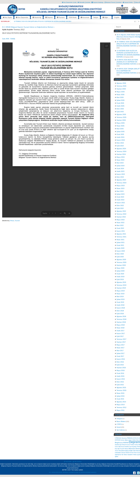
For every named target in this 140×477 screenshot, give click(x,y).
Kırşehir (122, 448)
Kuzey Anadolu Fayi (126, 446)
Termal (131, 452)
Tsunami (17, 220)
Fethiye (12, 220)
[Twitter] (138, 473)
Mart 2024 (120, 163)
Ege (120, 444)
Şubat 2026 (120, 100)
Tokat (135, 452)
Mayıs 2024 (120, 157)
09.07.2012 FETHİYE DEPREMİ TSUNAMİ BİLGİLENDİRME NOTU (28, 33)
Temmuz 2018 (121, 319)
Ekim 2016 (120, 362)
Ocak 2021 (120, 245)
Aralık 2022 (120, 200)
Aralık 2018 (120, 305)
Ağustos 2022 (121, 211)
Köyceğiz (117, 448)
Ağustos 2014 (121, 402)
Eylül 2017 (120, 336)
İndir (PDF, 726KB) (8, 39)
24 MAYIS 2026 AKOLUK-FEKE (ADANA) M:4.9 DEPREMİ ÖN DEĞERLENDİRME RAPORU (127, 62)
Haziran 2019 (121, 288)
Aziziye (122, 440)
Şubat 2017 (120, 353)
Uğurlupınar (118, 454)
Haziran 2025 (121, 120)
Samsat (123, 452)
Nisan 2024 (120, 160)
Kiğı (120, 446)
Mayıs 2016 (120, 370)
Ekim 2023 (120, 177)
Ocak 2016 (120, 373)
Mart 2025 (120, 129)
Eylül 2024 (120, 146)
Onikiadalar (118, 452)
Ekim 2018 (120, 311)
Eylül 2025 (120, 111)
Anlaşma (119, 418)
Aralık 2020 (120, 248)
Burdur (121, 442)
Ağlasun (127, 440)
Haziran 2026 (121, 89)
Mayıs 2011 (120, 410)
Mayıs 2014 (120, 404)
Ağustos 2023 (121, 180)
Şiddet (116, 456)
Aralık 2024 (120, 137)
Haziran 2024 (121, 154)
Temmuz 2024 (121, 151)
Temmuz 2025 (121, 117)
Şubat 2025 (120, 131)
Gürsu (116, 446)
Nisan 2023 (120, 188)
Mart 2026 (120, 97)
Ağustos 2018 (121, 316)
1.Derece (118, 438)
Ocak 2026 (120, 103)
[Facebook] (134, 473)
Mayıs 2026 (120, 92)
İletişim (95, 17)
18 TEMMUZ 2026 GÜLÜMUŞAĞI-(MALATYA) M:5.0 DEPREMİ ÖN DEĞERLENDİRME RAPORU (42, 21)
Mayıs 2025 (120, 123)
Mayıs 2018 (120, 325)
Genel (118, 427)
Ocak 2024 (120, 168)
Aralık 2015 (120, 376)
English (116, 17)
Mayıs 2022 (120, 220)
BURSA (126, 442)
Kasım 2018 (120, 308)
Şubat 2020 (120, 271)
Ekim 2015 (120, 382)
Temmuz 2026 (121, 86)
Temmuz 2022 (121, 214)
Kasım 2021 (120, 231)
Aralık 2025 (120, 106)
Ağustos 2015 (121, 387)
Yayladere (130, 454)
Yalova (125, 454)
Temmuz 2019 (121, 285)
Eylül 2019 (120, 279)
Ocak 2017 (120, 356)
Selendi (127, 452)
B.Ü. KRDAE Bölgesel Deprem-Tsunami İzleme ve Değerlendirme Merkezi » (28, 27)
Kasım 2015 (120, 379)
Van (122, 454)
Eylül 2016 (120, 365)
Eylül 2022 (120, 208)
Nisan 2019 (120, 294)
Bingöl (117, 442)
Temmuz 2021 (121, 237)
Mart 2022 (120, 225)
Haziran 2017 (121, 342)
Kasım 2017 (120, 333)
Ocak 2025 (120, 134)
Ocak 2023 (120, 197)
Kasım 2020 (120, 251)
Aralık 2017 (120, 330)
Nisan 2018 (120, 328)
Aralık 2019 (120, 276)
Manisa (126, 448)
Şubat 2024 (120, 166)
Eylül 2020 (120, 257)
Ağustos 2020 (121, 259)
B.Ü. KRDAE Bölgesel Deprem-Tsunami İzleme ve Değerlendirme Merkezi (72, 472)
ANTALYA (135, 438)
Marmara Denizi (134, 448)
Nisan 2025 (120, 126)
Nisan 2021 (120, 239)
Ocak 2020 (120, 274)
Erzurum (127, 444)
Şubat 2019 (120, 299)
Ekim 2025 (120, 109)
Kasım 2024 (120, 140)
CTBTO (119, 424)
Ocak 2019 (120, 302)
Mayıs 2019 (120, 291)
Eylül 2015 (120, 385)
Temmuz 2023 (121, 183)
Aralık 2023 (120, 171)
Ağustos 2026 (121, 83)
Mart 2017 (120, 350)
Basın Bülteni (121, 421)
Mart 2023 (120, 191)
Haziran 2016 (121, 367)
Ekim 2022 (120, 205)
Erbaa (123, 444)
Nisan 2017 (120, 348)
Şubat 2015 (120, 396)
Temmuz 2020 (121, 262)
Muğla (130, 450)
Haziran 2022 (121, 217)
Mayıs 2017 (120, 345)
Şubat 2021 (120, 242)
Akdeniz (130, 438)
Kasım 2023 (120, 174)
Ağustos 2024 (121, 148)
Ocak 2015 (120, 399)
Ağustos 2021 (121, 234)
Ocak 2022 (120, 228)
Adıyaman (124, 438)
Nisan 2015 (120, 393)
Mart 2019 (120, 296)
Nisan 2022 (120, 222)
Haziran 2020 (121, 265)
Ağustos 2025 (121, 114)
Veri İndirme (120, 430)
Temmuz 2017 (121, 339)
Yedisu (135, 454)
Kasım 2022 (120, 202)
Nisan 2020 (120, 268)
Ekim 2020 (120, 254)
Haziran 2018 (121, 322)
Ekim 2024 (120, 143)
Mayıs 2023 (120, 185)
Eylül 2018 (120, 313)
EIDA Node (72, 17)
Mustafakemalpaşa (124, 450)
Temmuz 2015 (121, 390)
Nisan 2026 (120, 94)
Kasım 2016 (120, 359)
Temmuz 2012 (121, 407)
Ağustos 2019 (121, 282)
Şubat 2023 (120, 194)
